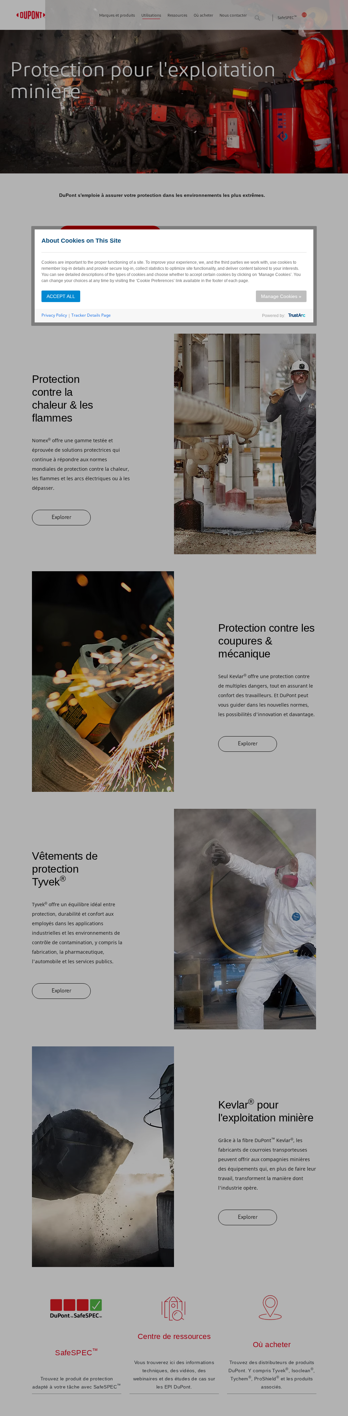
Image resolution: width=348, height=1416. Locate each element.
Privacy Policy (54, 315)
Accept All (61, 296)
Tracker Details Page (91, 315)
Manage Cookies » (281, 296)
